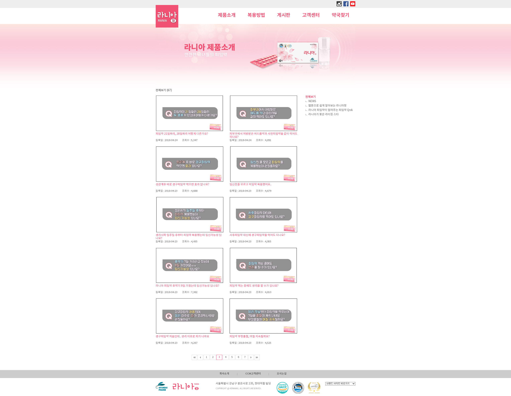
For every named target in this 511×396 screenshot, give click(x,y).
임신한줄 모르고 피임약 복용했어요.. (250, 184)
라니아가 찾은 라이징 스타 (323, 114)
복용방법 (256, 15)
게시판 (283, 15)
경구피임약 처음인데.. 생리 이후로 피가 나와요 (182, 336)
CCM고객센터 (253, 373)
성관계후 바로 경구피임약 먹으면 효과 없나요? (182, 184)
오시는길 (281, 373)
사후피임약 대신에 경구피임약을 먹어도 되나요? (257, 235)
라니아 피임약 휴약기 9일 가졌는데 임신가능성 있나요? (187, 285)
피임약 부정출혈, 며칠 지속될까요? (250, 336)
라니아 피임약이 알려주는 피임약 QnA (330, 110)
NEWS (312, 101)
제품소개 (227, 15)
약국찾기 (340, 15)
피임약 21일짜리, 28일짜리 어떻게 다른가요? (182, 133)
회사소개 (224, 373)
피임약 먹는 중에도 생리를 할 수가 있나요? (254, 285)
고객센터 (311, 15)
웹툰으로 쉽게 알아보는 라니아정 (327, 105)
